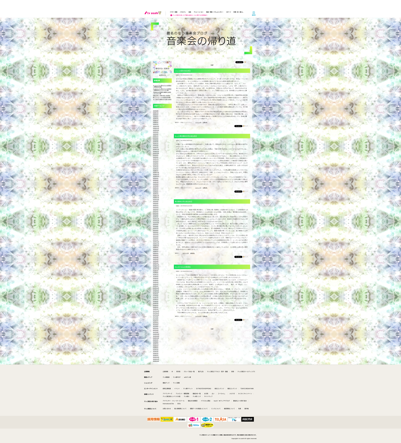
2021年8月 (155, 226)
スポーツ (228, 12)
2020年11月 (156, 243)
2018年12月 (156, 288)
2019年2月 (155, 284)
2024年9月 (155, 155)
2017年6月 (155, 322)
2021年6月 (155, 230)
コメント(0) (198, 122)
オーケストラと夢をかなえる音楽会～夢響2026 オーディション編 (162, 89)
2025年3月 (155, 143)
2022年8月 (155, 203)
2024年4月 (155, 164)
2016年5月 (155, 347)
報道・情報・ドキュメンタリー (214, 12)
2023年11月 (156, 174)
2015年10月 (156, 361)
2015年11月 (156, 359)
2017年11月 (156, 313)
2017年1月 (155, 332)
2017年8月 (155, 318)
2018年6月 (155, 299)
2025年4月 (155, 141)
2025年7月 (155, 136)
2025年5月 (155, 139)
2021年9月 (155, 224)
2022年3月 (155, 213)
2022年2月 (155, 214)
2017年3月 (155, 328)
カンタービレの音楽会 (183, 267)
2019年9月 (155, 270)
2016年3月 (155, 351)
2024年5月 (155, 162)
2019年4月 (155, 280)
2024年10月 (156, 153)
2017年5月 (155, 324)
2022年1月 (155, 216)
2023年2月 (155, 191)
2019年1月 (155, 286)
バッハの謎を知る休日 (183, 71)
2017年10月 (156, 315)
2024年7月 (155, 159)
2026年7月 (155, 112)
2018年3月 (155, 305)
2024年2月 (155, 168)
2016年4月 (155, 349)
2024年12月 (156, 149)
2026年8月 (155, 110)
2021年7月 (155, 228)
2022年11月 (156, 197)
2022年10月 (156, 199)
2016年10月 (156, 338)
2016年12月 (156, 334)
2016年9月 (155, 339)
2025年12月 (156, 126)
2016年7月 (155, 343)
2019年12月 (156, 264)
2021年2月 (155, 238)
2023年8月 (155, 180)
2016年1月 (155, 355)
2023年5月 (155, 186)
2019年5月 (155, 278)
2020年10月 (156, 245)
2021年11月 (156, 220)
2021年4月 (155, 234)
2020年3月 (155, 259)
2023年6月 (155, 184)
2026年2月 (155, 122)
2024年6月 (155, 161)
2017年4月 (155, 326)
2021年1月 (155, 239)
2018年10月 (156, 291)
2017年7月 (155, 320)
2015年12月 (156, 357)
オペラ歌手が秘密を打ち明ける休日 (162, 99)
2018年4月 (155, 303)
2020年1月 (155, 263)
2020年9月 (155, 247)
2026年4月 (155, 118)
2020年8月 (155, 249)
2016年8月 (155, 341)
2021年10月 (156, 222)
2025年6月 (155, 138)
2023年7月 (155, 182)
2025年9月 (155, 132)
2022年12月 (156, 195)
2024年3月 (155, 166)
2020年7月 (155, 251)
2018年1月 (155, 309)
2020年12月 (156, 241)
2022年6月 (155, 207)
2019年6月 (155, 276)
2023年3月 (155, 189)
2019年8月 (155, 272)
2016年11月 (156, 336)
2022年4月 (155, 211)
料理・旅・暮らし (238, 12)
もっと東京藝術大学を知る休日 (186, 136)
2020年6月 (155, 253)
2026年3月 (155, 120)
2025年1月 (155, 147)
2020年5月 (155, 255)
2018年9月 (155, 293)
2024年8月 (155, 157)
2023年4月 (155, 188)
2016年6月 (155, 345)
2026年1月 (155, 124)
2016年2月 (155, 353)
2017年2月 (155, 330)
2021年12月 (156, 218)
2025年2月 (155, 145)
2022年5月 (155, 209)
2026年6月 (155, 114)
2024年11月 (156, 151)
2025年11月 (156, 128)
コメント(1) (198, 187)
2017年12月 (156, 311)
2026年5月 (155, 116)
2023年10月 (156, 176)
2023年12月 (156, 172)
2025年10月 (156, 130)
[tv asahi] (153, 13)
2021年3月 (155, 236)
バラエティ (183, 12)
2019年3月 (155, 282)
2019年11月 (156, 266)
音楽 (189, 12)
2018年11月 (156, 289)
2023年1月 (155, 193)
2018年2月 (155, 307)
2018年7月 (155, 297)
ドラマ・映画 (173, 12)
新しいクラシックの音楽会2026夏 (161, 97)
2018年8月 (155, 295)
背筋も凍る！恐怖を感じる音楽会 (161, 95)
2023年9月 (155, 178)
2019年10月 (156, 268)
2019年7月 (155, 274)
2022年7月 (155, 205)
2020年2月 (155, 261)
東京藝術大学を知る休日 (183, 201)
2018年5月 (155, 301)
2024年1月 (155, 170)
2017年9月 (155, 316)
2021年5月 (155, 232)
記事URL (205, 122)
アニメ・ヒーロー (199, 12)
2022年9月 (155, 201)
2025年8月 (155, 134)
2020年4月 (155, 257)
